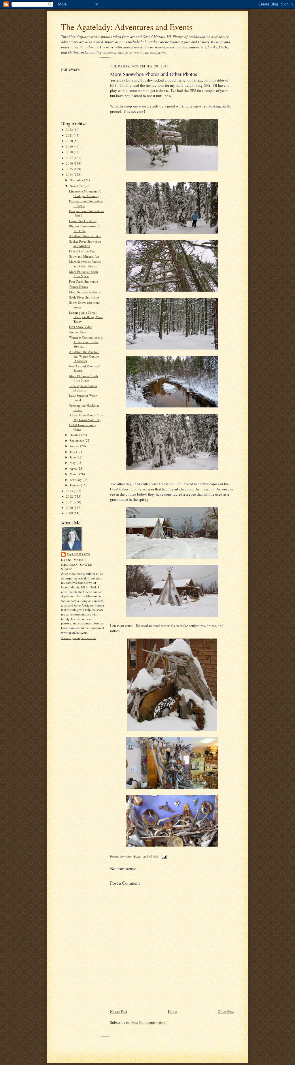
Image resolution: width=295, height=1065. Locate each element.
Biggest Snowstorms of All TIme (84, 228)
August (75, 446)
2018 (70, 152)
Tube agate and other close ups (83, 388)
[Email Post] (164, 856)
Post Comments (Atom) (149, 1022)
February (76, 479)
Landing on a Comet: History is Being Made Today (86, 317)
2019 (70, 146)
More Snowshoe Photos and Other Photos (85, 263)
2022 (70, 129)
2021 (70, 135)
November (77, 186)
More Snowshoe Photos (85, 292)
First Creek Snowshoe (83, 281)
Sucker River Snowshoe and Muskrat (85, 243)
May (73, 462)
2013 (70, 491)
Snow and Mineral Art (84, 256)
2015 (70, 169)
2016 (70, 163)
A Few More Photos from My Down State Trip (86, 417)
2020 (70, 141)
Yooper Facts (77, 332)
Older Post (226, 1011)
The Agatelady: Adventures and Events (126, 26)
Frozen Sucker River (83, 221)
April (73, 468)
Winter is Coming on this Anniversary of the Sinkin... (86, 341)
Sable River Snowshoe (84, 297)
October (75, 435)
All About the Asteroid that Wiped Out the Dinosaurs (84, 356)
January (75, 485)
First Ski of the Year (82, 251)
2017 (70, 158)
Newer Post (118, 1011)
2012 (70, 496)
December (77, 180)
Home (172, 1011)
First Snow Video (80, 326)
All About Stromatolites (85, 236)
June (73, 457)
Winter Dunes (78, 286)
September (77, 440)
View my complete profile (78, 638)
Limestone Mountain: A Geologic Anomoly (85, 193)
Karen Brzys (78, 554)
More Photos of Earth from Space (83, 273)
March (74, 474)
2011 (70, 502)
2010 (70, 507)
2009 (70, 513)
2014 (70, 174)
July (73, 452)
